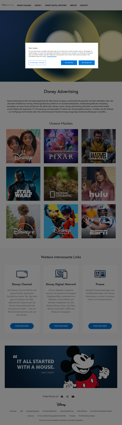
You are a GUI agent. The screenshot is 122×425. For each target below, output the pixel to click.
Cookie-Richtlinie (51, 56)
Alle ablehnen (69, 62)
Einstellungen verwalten (37, 62)
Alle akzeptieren (87, 62)
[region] (61, 56)
